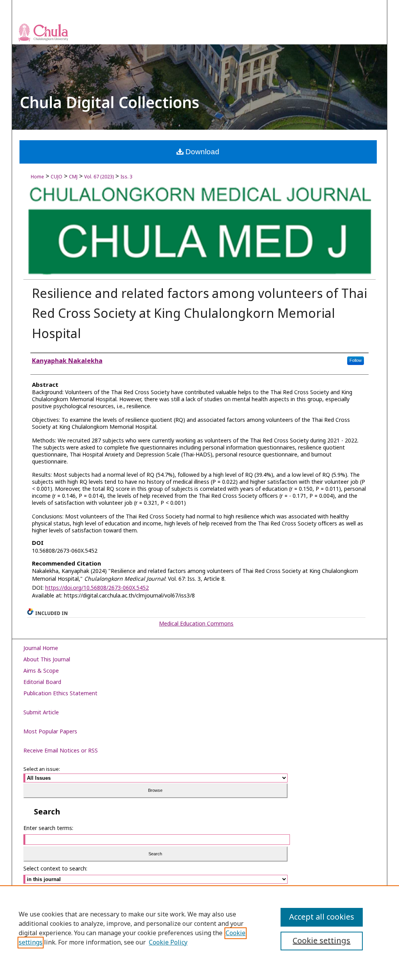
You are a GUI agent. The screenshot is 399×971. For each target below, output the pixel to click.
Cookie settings (321, 941)
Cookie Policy (168, 942)
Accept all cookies (321, 917)
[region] (199, 928)
